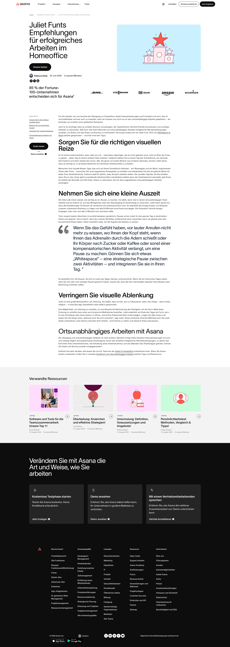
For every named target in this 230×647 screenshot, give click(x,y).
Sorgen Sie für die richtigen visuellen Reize (39, 121)
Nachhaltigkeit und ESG (166, 609)
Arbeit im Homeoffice (124, 351)
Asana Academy (137, 565)
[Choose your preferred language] (163, 4)
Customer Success (138, 596)
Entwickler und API (138, 600)
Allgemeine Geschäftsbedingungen (153, 636)
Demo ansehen (37, 154)
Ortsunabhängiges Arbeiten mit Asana (40, 136)
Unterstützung (73, 4)
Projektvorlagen (136, 591)
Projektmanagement (60, 603)
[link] (31, 15)
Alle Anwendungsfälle (87, 615)
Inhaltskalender (84, 563)
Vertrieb (107, 579)
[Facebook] (119, 636)
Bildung (107, 597)
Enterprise (55, 586)
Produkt (107, 574)
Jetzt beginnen (207, 4)
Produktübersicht (58, 556)
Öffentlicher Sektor (112, 593)
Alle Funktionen (58, 560)
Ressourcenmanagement (62, 608)
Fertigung (108, 602)
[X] (106, 636)
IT (104, 570)
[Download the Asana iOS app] (58, 640)
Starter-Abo (56, 577)
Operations (108, 565)
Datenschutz (161, 597)
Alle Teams (108, 619)
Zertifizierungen (137, 570)
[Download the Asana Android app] (74, 640)
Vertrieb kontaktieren (189, 4)
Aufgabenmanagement (88, 611)
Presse (159, 584)
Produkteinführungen (87, 592)
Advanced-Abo (58, 582)
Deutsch (85, 636)
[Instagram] (114, 636)
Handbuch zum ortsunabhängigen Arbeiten (115, 354)
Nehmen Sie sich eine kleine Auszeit (39, 127)
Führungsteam (162, 560)
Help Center (135, 556)
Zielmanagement (85, 575)
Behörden (108, 614)
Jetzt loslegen (39, 519)
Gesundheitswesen (112, 584)
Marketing (108, 560)
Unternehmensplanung (87, 588)
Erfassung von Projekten (88, 606)
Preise (87, 4)
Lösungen (56, 4)
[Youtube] (123, 636)
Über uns (160, 556)
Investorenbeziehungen (166, 588)
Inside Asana (161, 574)
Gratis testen (38, 146)
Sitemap (133, 609)
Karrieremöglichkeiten (165, 570)
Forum (132, 574)
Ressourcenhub (136, 579)
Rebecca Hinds (40, 76)
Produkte (41, 4)
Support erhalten (137, 560)
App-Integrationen (59, 591)
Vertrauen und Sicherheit (167, 593)
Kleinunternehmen (111, 556)
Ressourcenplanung (86, 597)
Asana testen (40, 67)
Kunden (159, 565)
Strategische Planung (87, 601)
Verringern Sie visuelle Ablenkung (41, 131)
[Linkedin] (110, 636)
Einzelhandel (109, 588)
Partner (133, 605)
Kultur (158, 579)
